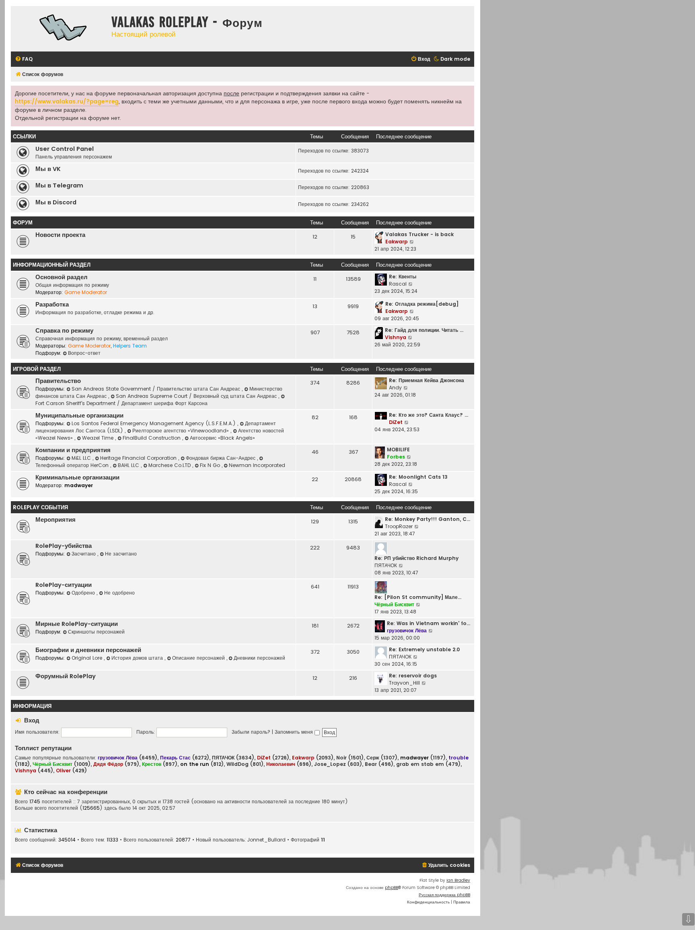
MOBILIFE (398, 449)
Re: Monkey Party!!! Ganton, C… (427, 519)
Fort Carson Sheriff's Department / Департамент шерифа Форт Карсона (121, 403)
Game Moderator (85, 292)
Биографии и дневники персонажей (88, 650)
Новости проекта (60, 235)
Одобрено (84, 592)
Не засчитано (121, 553)
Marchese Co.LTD (170, 465)
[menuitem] (24, 59)
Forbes (396, 456)
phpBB (391, 888)
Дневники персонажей (259, 657)
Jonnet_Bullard (266, 840)
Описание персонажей (199, 657)
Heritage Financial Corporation (139, 458)
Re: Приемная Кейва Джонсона (426, 380)
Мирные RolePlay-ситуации (76, 624)
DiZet (396, 422)
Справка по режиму (64, 331)
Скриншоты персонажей (96, 631)
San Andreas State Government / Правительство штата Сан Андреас (157, 388)
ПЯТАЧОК (385, 565)
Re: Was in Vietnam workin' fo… (428, 623)
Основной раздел (61, 277)
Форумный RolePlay (65, 676)
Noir (341, 758)
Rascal (398, 283)
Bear (371, 764)
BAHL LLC (129, 465)
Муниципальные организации (79, 416)
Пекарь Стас (175, 757)
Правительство (58, 381)
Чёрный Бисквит (394, 604)
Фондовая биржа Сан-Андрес (221, 458)
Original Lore (88, 657)
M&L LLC (82, 458)
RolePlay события (40, 507)
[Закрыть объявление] (467, 91)
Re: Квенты (402, 276)
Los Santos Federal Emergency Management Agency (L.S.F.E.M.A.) (154, 423)
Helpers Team (130, 345)
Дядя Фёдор (108, 764)
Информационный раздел (51, 265)
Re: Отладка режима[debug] (422, 303)
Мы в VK (48, 169)
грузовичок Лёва (407, 630)
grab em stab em (420, 764)
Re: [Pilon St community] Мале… (417, 597)
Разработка (52, 304)
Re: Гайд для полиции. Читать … (424, 330)
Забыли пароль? (251, 731)
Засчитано (84, 553)
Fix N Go (211, 465)
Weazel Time (98, 437)
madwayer (78, 485)
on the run (194, 764)
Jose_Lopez (330, 764)
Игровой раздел (37, 369)
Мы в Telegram (59, 185)
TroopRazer (399, 526)
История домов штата (137, 657)
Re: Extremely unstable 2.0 (424, 649)
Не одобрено (119, 592)
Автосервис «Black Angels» (222, 437)
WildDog (237, 764)
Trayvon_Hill (404, 682)
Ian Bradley (458, 880)
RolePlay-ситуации (63, 585)
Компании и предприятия (73, 450)
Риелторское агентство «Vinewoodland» (181, 430)
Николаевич (280, 764)
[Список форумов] (59, 28)
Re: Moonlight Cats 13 (418, 476)
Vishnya (395, 337)
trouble (458, 757)
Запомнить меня (295, 731)
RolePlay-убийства (63, 546)
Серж (372, 758)
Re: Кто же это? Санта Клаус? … (428, 415)
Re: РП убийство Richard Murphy (416, 558)
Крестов (151, 764)
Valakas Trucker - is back (419, 234)
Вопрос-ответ (84, 353)
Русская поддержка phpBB (444, 895)
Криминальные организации (77, 477)
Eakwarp (396, 241)
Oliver (63, 770)
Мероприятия (55, 520)
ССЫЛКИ (24, 136)
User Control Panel (64, 149)
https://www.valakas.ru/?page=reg (67, 101)
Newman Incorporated (257, 465)
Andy (395, 387)
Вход (31, 720)
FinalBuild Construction (152, 437)
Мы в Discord (55, 202)
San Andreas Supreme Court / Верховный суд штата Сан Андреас (197, 396)
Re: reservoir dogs (413, 675)
